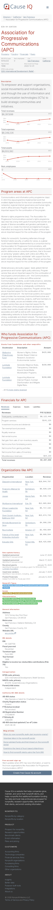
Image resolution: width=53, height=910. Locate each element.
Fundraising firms (12, 863)
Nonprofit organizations (15, 860)
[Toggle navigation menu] (47, 7)
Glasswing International (12, 481)
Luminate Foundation (10, 569)
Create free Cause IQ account (27, 773)
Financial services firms (14, 857)
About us (9, 891)
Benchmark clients (12, 835)
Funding (14, 54)
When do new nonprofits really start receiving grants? (25, 734)
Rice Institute (7, 530)
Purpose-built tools (13, 885)
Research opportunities (15, 832)
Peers (32, 54)
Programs (5, 54)
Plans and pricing (12, 841)
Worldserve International (12, 503)
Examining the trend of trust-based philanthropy (23, 748)
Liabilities (36, 407)
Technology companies (14, 854)
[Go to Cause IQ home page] (18, 7)
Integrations (10, 888)
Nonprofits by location (14, 819)
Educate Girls (7, 542)
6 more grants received (17, 390)
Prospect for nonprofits (14, 829)
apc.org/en (9, 633)
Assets (26, 407)
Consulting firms (12, 866)
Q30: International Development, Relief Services (21, 71)
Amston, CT (30, 530)
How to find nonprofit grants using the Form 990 (23, 752)
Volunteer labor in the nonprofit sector (19, 738)
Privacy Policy (28, 900)
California (17, 17)
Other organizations (13, 869)
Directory (7, 17)
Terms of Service (12, 900)
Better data (9, 882)
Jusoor (5, 496)
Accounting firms (12, 851)
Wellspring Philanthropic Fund (7, 355)
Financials (24, 54)
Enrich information (12, 838)
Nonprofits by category (14, 816)
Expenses (16, 407)
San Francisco (29, 17)
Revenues (5, 407)
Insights (8, 879)
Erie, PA (28, 503)
